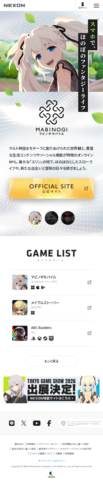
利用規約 (31, 444)
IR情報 (59, 453)
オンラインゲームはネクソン (51, 460)
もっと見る (51, 361)
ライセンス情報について (41, 453)
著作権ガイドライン (48, 448)
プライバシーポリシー (48, 444)
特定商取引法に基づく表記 (75, 444)
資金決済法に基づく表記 (24, 448)
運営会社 (19, 444)
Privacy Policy (82, 423)
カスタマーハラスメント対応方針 (76, 448)
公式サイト (9, 207)
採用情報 (69, 453)
